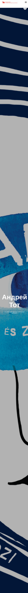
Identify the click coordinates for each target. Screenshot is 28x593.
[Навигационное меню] (26, 2)
